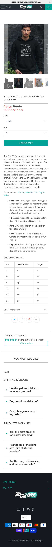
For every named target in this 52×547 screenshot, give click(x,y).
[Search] (41, 7)
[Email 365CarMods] (19, 509)
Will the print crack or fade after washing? (22, 433)
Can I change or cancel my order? (22, 413)
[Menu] (1, 7)
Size (5, 128)
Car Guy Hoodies (25, 192)
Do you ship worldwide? (23, 401)
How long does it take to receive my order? (23, 390)
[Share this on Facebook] (22, 320)
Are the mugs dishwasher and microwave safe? (24, 463)
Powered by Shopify (34, 541)
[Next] (46, 49)
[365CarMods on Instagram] (28, 509)
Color (6, 115)
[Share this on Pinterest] (29, 320)
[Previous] (6, 49)
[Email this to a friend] (37, 320)
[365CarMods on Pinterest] (33, 509)
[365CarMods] (26, 7)
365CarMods (20, 541)
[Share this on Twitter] (15, 320)
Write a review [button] (26, 343)
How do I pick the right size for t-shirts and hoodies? (22, 448)
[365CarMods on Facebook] (23, 509)
